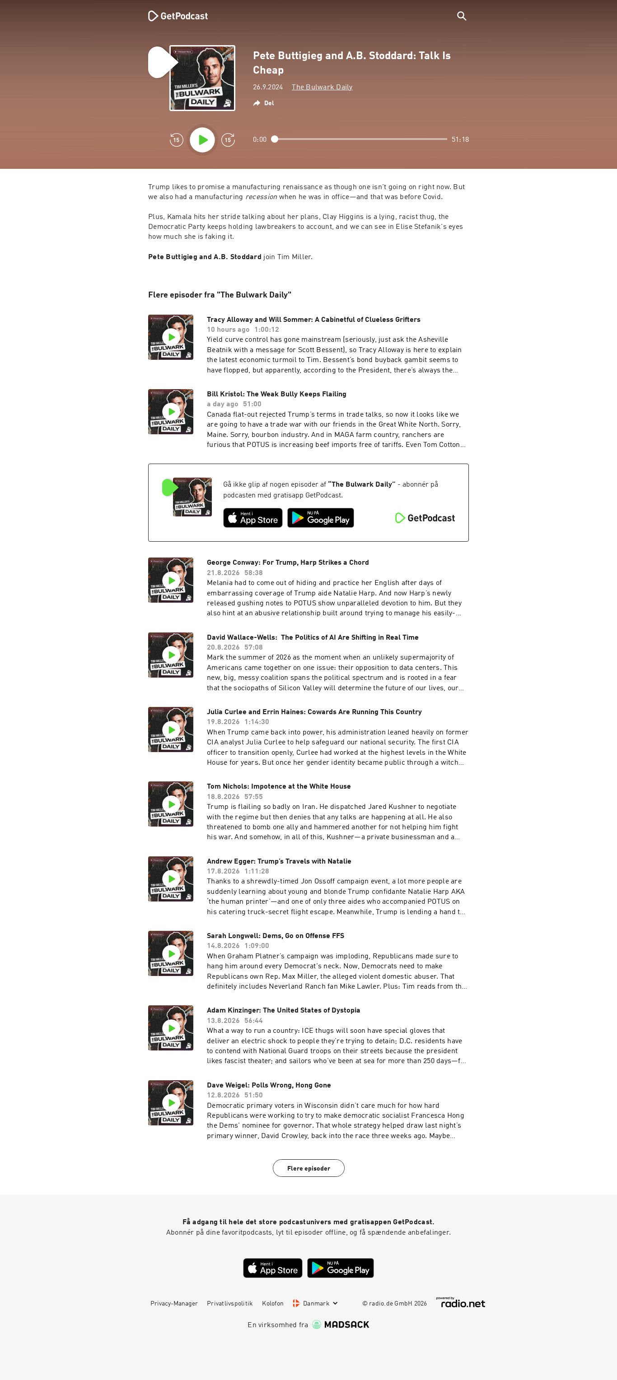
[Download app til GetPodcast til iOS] (253, 518)
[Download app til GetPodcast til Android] (320, 518)
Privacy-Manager (174, 1304)
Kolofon (273, 1304)
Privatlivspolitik (230, 1304)
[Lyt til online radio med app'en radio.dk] (460, 1302)
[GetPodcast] (172, 16)
